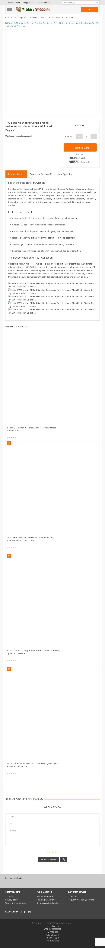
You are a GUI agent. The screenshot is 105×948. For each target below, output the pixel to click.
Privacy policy (11, 899)
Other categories (19, 17)
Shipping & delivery (46, 899)
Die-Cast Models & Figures (58, 17)
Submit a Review (48, 859)
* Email (10, 823)
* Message (12, 830)
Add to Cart (82, 147)
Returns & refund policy (48, 903)
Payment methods (45, 896)
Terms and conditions (15, 903)
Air (72, 17)
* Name (10, 816)
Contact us (72, 896)
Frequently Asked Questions (81, 899)
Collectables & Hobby (37, 17)
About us (9, 896)
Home (7, 17)
